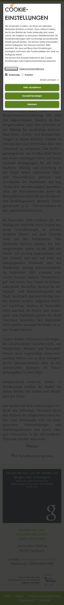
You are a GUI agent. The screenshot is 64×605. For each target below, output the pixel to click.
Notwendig (14, 75)
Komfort (28, 75)
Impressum (11, 68)
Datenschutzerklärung (31, 68)
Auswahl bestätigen (32, 96)
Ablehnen (32, 104)
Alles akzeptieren (32, 87)
